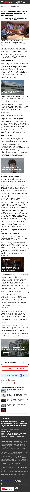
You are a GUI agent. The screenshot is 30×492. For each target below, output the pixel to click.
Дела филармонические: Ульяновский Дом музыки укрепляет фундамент (17, 400)
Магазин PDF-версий (20, 423)
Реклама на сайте (7, 431)
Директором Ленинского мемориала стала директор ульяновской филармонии (17, 395)
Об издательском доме (9, 421)
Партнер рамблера (22, 484)
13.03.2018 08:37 (5, 6)
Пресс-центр (22, 421)
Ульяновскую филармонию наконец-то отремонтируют (13, 348)
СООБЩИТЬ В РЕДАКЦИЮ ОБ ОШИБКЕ (12, 437)
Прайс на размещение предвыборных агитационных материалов (13, 434)
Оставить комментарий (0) (15, 368)
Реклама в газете (6, 423)
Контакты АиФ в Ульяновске (10, 429)
